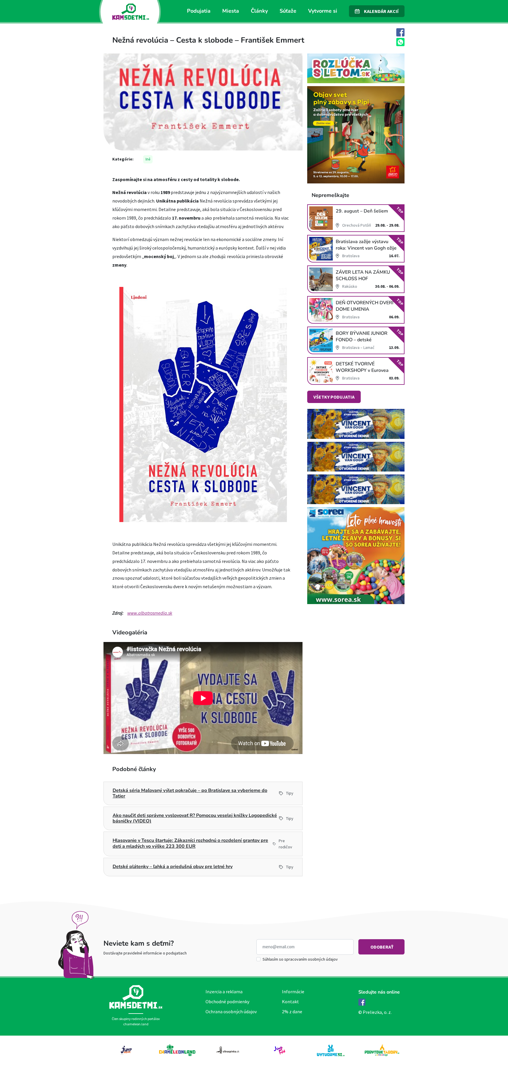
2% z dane (292, 1011)
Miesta (230, 10)
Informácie (293, 991)
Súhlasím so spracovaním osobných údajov (300, 959)
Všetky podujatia (334, 397)
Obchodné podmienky (227, 1001)
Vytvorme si (322, 10)
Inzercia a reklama (224, 991)
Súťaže (288, 10)
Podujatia (198, 10)
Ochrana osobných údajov (231, 1011)
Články (259, 10)
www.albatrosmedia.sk (149, 613)
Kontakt (290, 1001)
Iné (148, 159)
